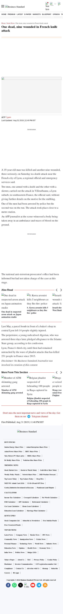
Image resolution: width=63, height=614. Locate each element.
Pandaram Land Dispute (45, 488)
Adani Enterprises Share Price (37, 447)
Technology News (26, 544)
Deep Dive (40, 479)
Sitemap (45, 568)
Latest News (8, 535)
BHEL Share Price (33, 456)
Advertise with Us (33, 568)
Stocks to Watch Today (29, 470)
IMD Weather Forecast (47, 475)
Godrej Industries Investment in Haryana (19, 488)
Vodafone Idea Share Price (32, 460)
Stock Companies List (12, 521)
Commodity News (10, 539)
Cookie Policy (52, 560)
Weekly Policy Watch (11, 475)
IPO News (46, 535)
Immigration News (26, 539)
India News (11, 23)
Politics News (19, 552)
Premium (11, 14)
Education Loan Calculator (14, 511)
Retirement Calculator (40, 502)
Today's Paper (9, 560)
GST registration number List (46, 564)
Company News (21, 535)
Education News (10, 548)
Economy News (45, 548)
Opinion (56, 14)
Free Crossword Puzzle (12, 525)
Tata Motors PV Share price (14, 456)
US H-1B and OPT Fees (35, 483)
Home (3, 14)
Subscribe (54, 568)
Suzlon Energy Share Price (13, 447)
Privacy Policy (39, 560)
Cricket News (40, 539)
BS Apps (16, 573)
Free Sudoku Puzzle (50, 521)
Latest (20, 14)
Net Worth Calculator (49, 498)
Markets (37, 14)
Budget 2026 (32, 552)
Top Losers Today (10, 479)
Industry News (51, 544)
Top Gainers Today (26, 479)
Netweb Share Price (29, 475)
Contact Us (20, 568)
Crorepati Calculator (31, 498)
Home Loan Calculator (30, 506)
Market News (34, 535)
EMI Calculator (10, 502)
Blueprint (46, 14)
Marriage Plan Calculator (36, 511)
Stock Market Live (11, 470)
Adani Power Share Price (13, 451)
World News (39, 544)
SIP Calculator (24, 502)
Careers (7, 573)
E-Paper (27, 14)
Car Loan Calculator (11, 506)
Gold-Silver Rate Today (48, 470)
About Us (21, 560)
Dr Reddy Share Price (12, 460)
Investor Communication (24, 564)
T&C (29, 560)
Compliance (8, 568)
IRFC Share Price (31, 451)
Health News (32, 548)
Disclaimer (8, 564)
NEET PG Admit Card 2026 (14, 483)
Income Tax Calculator (12, 498)
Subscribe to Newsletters (31, 521)
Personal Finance (10, 544)
